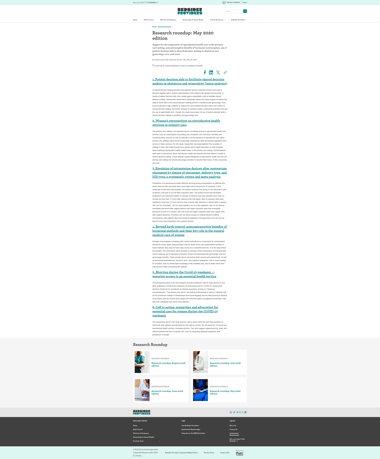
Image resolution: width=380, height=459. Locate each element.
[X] (216, 72)
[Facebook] (203, 72)
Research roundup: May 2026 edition (225, 392)
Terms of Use (224, 453)
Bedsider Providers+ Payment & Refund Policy (181, 453)
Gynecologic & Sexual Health (193, 20)
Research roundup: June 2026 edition (167, 392)
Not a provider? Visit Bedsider (237, 440)
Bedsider (152, 2)
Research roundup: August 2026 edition (168, 364)
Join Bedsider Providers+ (190, 425)
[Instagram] (230, 412)
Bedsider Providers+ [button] (238, 20)
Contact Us (233, 429)
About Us (233, 425)
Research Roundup (164, 27)
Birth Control (148, 20)
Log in (244, 2)
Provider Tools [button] (138, 441)
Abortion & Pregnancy (168, 20)
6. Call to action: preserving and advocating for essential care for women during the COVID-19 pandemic (185, 311)
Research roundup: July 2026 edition (225, 364)
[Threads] (237, 412)
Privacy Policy (209, 453)
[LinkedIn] (209, 72)
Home (135, 20)
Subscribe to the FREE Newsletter (193, 433)
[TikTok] (234, 412)
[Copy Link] (224, 72)
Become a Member (233, 2)
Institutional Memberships (190, 429)
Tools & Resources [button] (216, 20)
